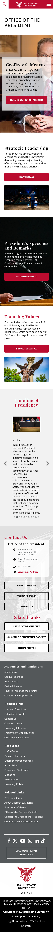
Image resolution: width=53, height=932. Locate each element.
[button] (6, 458)
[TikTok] (43, 830)
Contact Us (10, 708)
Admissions (10, 661)
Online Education (13, 675)
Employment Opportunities (19, 722)
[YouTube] (22, 830)
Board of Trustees (26, 575)
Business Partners (14, 745)
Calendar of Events (14, 703)
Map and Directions (15, 699)
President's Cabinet (26, 585)
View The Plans (26, 177)
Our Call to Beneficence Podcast (21, 811)
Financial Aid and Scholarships (20, 680)
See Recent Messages (26, 276)
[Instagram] (30, 830)
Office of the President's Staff (20, 801)
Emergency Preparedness (18, 750)
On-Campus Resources (17, 727)
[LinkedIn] (37, 830)
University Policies (14, 774)
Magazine (9, 764)
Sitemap (26, 915)
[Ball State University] (26, 870)
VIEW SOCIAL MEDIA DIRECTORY (26, 842)
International (11, 671)
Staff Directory (26, 596)
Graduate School (13, 666)
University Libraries (15, 717)
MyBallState (11, 741)
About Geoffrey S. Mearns (18, 792)
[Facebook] (9, 830)
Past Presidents (13, 787)
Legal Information (17, 910)
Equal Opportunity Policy (26, 906)
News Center (11, 769)
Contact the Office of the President (23, 806)
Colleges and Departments (19, 685)
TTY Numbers (37, 910)
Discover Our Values (26, 349)
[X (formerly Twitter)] (15, 830)
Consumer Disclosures (16, 759)
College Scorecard (14, 713)
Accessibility (11, 755)
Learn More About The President (26, 100)
